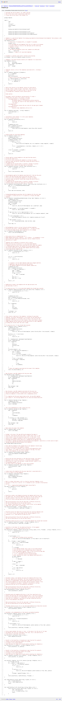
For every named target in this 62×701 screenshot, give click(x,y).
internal (37, 6)
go (2, 6)
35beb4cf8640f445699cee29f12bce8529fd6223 (21, 6)
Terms (14, 699)
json (60, 699)
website (6, 6)
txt (57, 699)
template (51, 6)
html (47, 6)
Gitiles (7, 699)
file (26, 10)
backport (42, 6)
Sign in (59, 1)
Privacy (10, 699)
